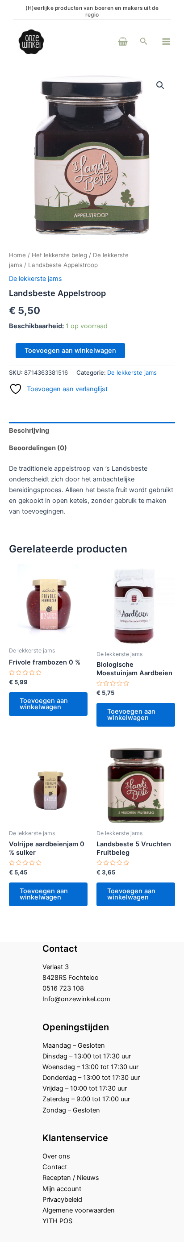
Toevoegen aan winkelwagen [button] (44, 704)
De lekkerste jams (35, 279)
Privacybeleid (62, 1200)
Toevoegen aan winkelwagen (70, 351)
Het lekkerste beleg (59, 255)
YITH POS (57, 1221)
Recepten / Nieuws (70, 1178)
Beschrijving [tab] (29, 431)
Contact (54, 1167)
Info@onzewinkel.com (76, 999)
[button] (144, 41)
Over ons (56, 1156)
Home (17, 255)
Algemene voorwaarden (78, 1210)
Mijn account (61, 1189)
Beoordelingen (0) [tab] (38, 448)
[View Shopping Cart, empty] (110, 41)
